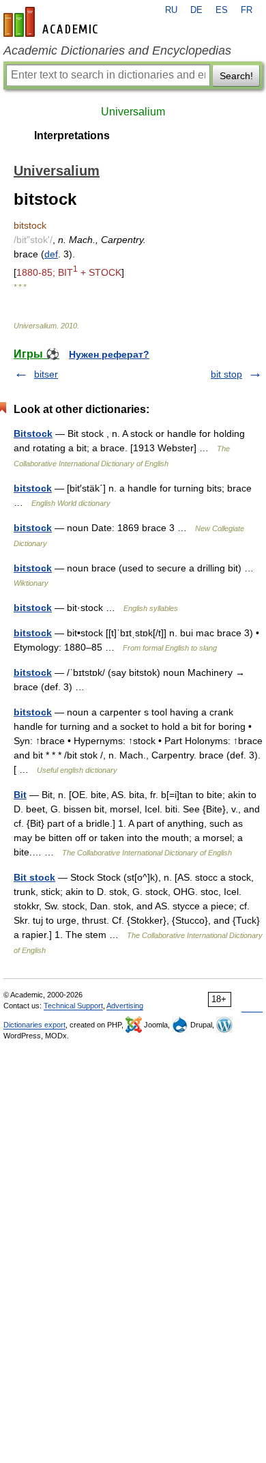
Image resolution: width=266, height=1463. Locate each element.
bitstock (33, 488)
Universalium (133, 111)
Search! (236, 75)
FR (246, 10)
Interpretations (72, 135)
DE (196, 10)
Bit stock (34, 877)
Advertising (124, 1006)
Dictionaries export (34, 1025)
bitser (46, 374)
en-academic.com (52, 22)
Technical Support (73, 1006)
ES (222, 10)
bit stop (226, 374)
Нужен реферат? (109, 354)
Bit (20, 794)
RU (171, 10)
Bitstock (33, 433)
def (51, 253)
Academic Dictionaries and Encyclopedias (117, 50)
